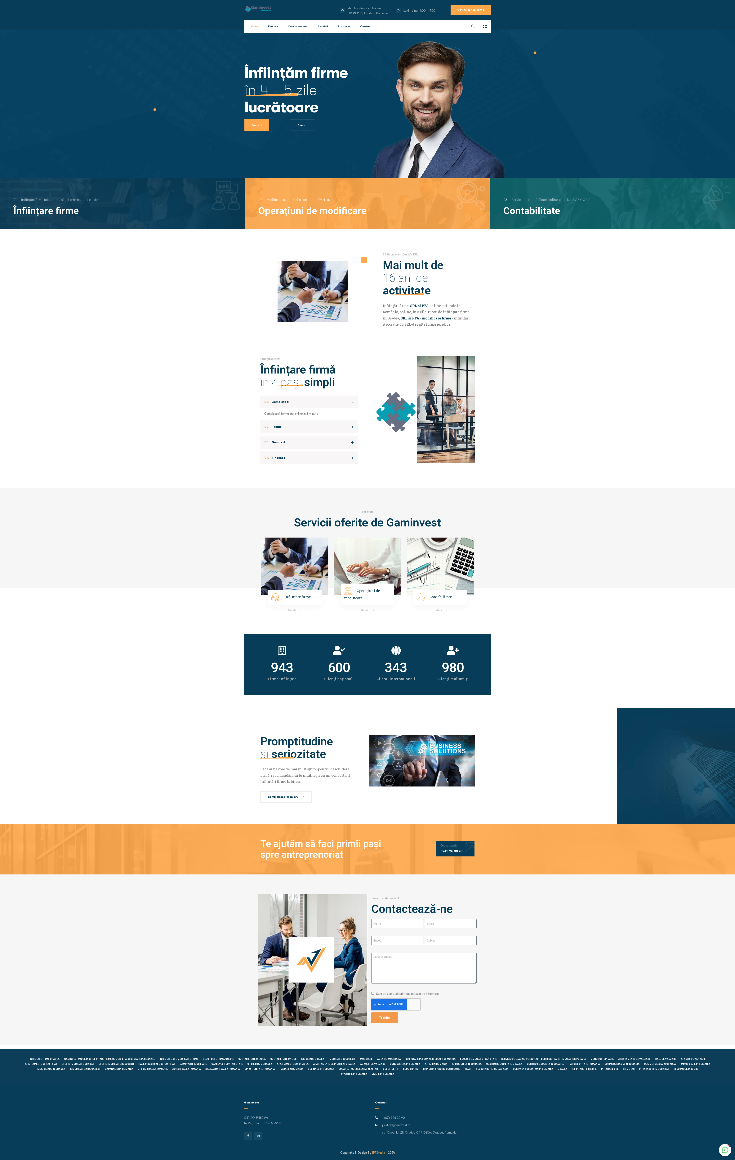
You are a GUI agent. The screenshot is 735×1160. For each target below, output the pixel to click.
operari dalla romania (153, 1069)
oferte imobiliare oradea (78, 1064)
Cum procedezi (298, 26)
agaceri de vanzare (372, 1064)
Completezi (276, 402)
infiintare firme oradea (45, 1059)
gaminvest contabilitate (227, 1064)
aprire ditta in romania (585, 1064)
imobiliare (365, 1059)
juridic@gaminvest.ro (396, 1125)
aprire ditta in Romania (467, 1064)
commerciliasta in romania (621, 1064)
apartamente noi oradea (293, 1064)
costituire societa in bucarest (546, 1064)
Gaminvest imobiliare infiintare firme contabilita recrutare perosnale (109, 1059)
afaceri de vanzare (693, 1059)
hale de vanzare (665, 1059)
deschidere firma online (218, 1059)
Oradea (562, 1069)
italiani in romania (291, 1069)
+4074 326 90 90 (393, 1118)
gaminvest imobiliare (193, 1064)
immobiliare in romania (695, 1064)
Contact (366, 26)
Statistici (344, 26)
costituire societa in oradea (504, 1064)
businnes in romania (321, 1069)
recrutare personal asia (492, 1069)
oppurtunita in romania (259, 1069)
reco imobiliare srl (686, 1069)
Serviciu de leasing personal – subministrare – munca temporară (543, 1059)
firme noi (629, 1069)
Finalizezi (275, 458)
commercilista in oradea (660, 1064)
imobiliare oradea (312, 1059)
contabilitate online (283, 1059)
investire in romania (354, 1074)
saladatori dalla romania (222, 1069)
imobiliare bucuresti (342, 1059)
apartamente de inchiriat (41, 1064)
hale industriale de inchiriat (156, 1064)
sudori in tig (411, 1069)
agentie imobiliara (389, 1059)
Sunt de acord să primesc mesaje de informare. (407, 994)
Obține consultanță (470, 9)
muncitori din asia (602, 1059)
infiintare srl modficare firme (179, 1059)
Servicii (323, 26)
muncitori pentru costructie (441, 1069)
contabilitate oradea (252, 1059)
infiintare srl (609, 1069)
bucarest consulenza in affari (358, 1069)
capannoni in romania (119, 1069)
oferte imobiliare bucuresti (116, 1064)
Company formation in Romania (533, 1069)
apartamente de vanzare (634, 1059)
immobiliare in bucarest (85, 1069)
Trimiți (273, 427)
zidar (468, 1069)
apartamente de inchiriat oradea (334, 1064)
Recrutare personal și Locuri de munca (430, 1059)
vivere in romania (383, 1074)
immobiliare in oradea (51, 1069)
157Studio (378, 1152)
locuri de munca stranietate (478, 1059)
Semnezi (274, 442)
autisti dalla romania (186, 1069)
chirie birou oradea (259, 1064)
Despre (273, 26)
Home (254, 26)
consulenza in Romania (405, 1064)
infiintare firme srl (584, 1069)
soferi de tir (391, 1069)
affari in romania (436, 1064)
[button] (725, 1150)
